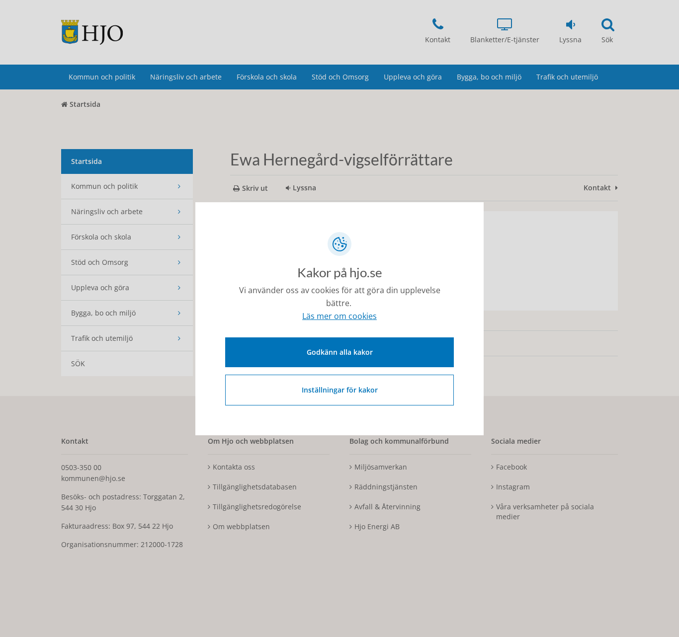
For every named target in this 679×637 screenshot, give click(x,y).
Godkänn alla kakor (340, 352)
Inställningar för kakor (340, 390)
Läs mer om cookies (339, 316)
